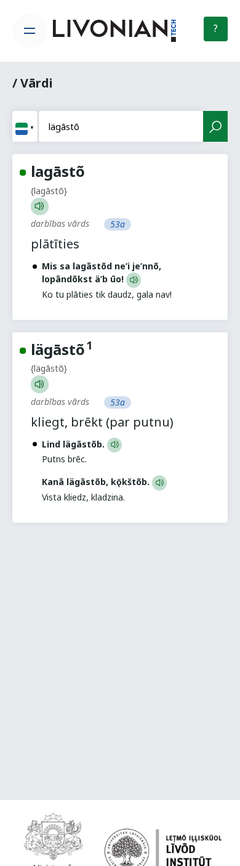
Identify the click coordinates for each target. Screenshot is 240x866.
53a (117, 224)
